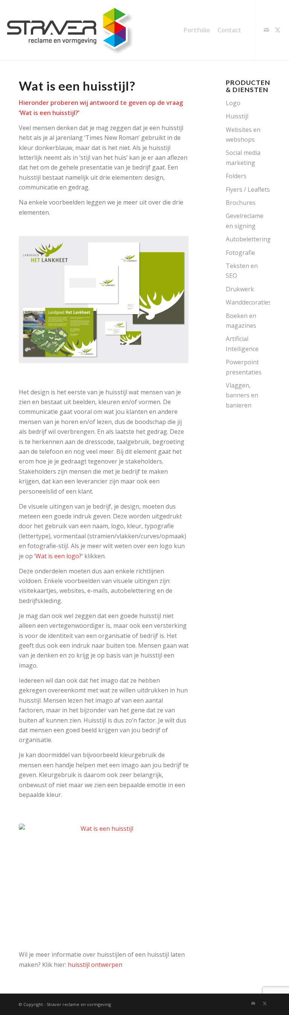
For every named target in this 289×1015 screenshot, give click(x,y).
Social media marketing (243, 157)
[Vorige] (35, 299)
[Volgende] (171, 299)
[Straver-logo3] (70, 30)
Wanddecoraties (248, 302)
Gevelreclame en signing (244, 221)
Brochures (241, 202)
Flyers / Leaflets (248, 189)
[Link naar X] (277, 29)
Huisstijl (237, 116)
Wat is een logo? (58, 556)
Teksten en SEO (242, 271)
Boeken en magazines (241, 321)
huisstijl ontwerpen (95, 964)
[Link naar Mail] (266, 29)
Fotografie (240, 252)
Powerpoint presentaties (244, 367)
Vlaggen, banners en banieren (242, 395)
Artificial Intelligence (242, 344)
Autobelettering (248, 239)
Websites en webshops (243, 135)
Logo (233, 103)
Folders (236, 176)
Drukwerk (240, 289)
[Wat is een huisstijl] (104, 877)
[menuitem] (197, 30)
